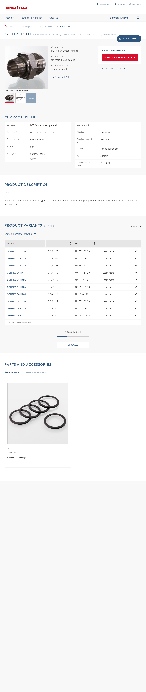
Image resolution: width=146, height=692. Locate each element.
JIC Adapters (27, 26)
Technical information (31, 17)
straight (40, 26)
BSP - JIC (51, 26)
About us (53, 17)
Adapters (14, 26)
